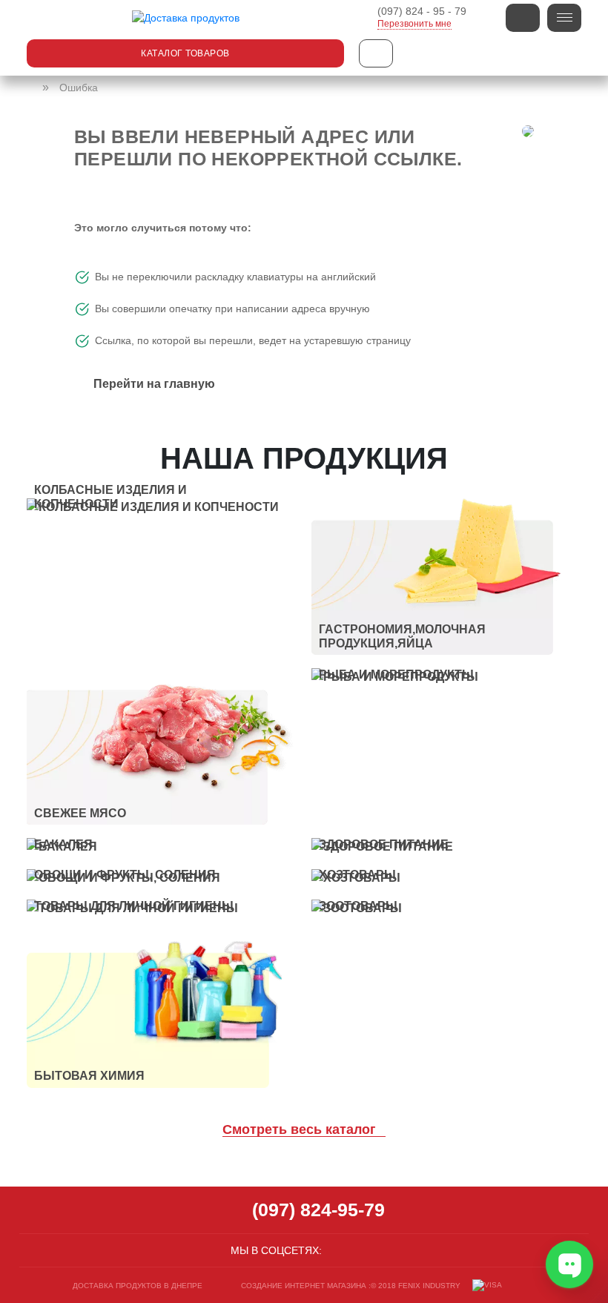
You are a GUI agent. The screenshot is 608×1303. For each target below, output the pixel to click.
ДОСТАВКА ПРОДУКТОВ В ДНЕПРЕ (137, 1285)
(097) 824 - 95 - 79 (421, 11)
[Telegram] (370, 1250)
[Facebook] (335, 1250)
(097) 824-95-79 (318, 1209)
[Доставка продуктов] (31, 87)
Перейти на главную (154, 383)
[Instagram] (353, 1250)
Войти (522, 18)
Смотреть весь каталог (301, 1130)
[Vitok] (185, 18)
